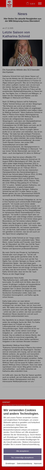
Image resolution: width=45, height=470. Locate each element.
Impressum (38, 463)
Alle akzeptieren (22, 451)
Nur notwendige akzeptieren (22, 458)
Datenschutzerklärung (24, 463)
